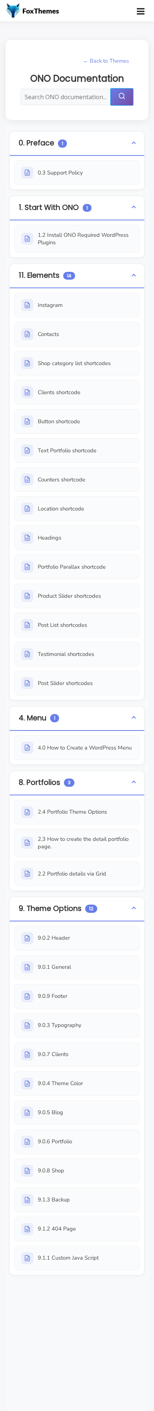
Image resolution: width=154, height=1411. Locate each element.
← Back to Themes (106, 61)
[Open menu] (140, 11)
